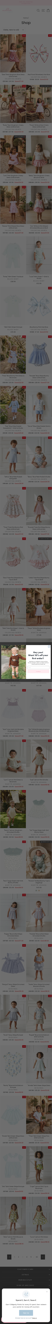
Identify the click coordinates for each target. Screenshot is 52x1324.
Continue (38, 671)
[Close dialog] (49, 647)
